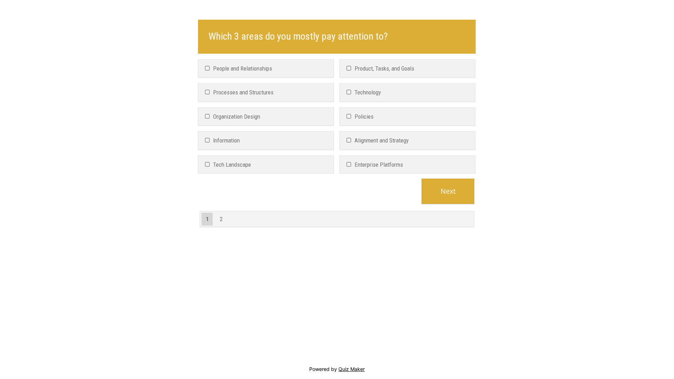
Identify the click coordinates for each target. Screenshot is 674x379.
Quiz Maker (351, 369)
